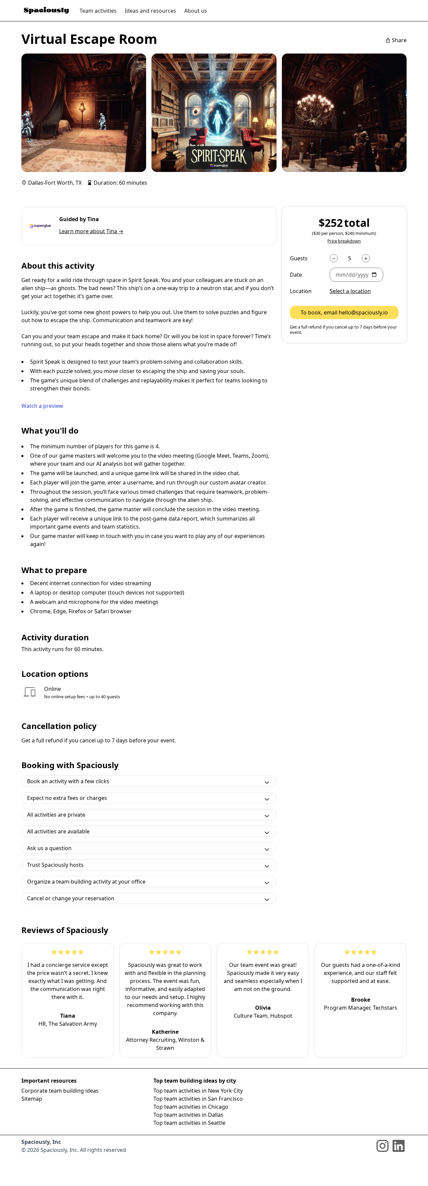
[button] (364, 275)
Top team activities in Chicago (190, 1106)
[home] (46, 10)
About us (195, 10)
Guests (299, 258)
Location (301, 291)
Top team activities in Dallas (188, 1114)
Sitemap (31, 1098)
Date (296, 275)
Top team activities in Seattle (189, 1122)
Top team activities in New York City (198, 1090)
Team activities (98, 10)
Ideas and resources (150, 10)
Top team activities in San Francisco (198, 1098)
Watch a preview (42, 405)
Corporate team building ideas (60, 1090)
